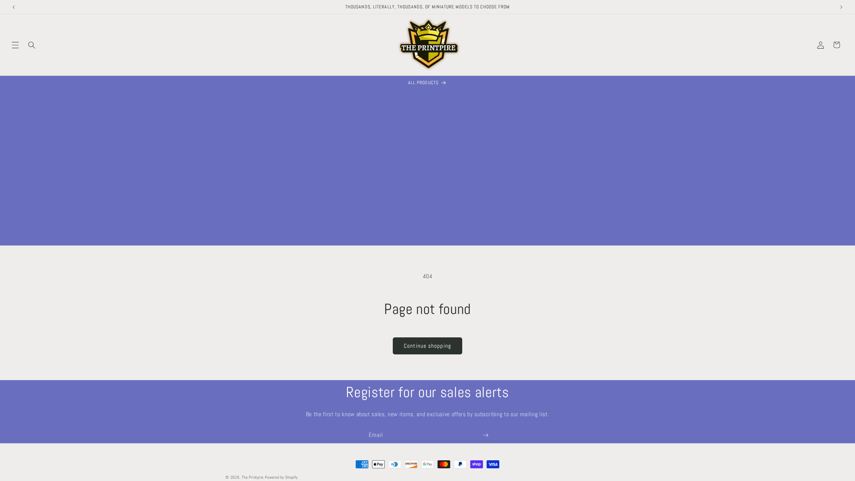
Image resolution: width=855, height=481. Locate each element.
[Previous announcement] (13, 7)
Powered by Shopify (281, 477)
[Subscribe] (486, 435)
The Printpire (253, 477)
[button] (15, 45)
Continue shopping (427, 345)
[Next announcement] (841, 7)
